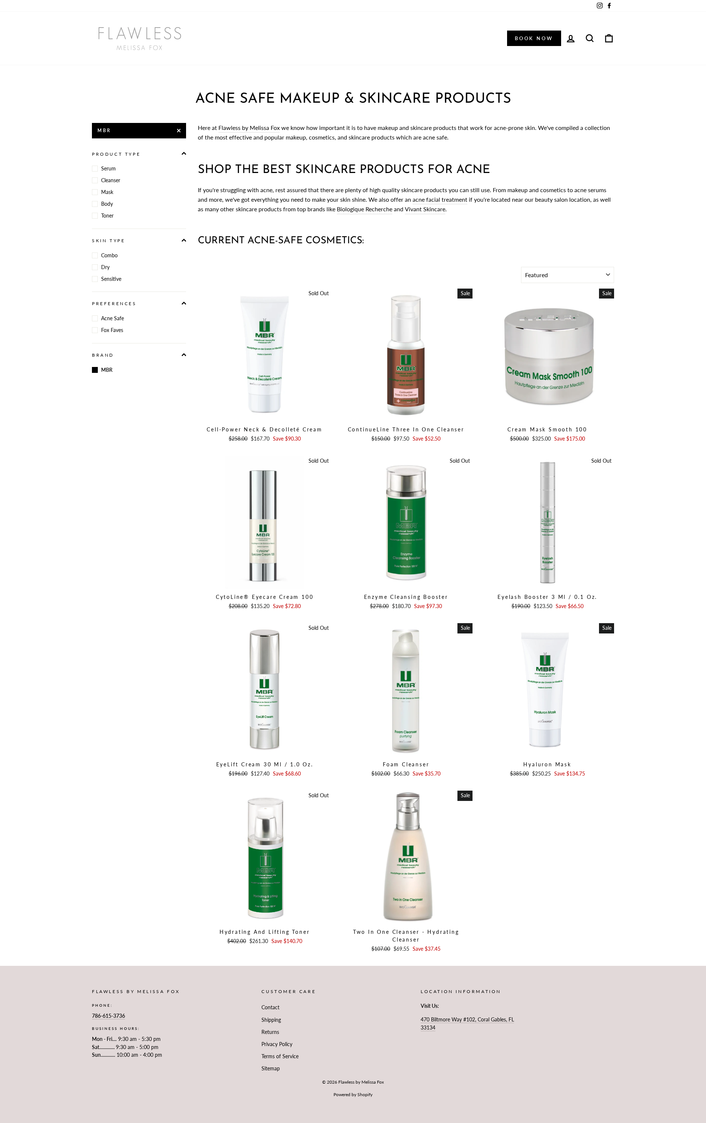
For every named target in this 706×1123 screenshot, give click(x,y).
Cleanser (110, 180)
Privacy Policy (276, 1044)
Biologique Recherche (364, 208)
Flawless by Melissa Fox (249, 127)
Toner (107, 215)
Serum (108, 168)
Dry (105, 267)
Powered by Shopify (353, 1094)
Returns (270, 1032)
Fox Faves (112, 330)
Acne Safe (112, 318)
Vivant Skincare (425, 208)
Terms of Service (280, 1056)
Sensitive (111, 279)
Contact (270, 1007)
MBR (104, 130)
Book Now (534, 38)
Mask (107, 192)
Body (107, 204)
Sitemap (270, 1068)
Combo (109, 255)
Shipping (271, 1020)
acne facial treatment (440, 199)
